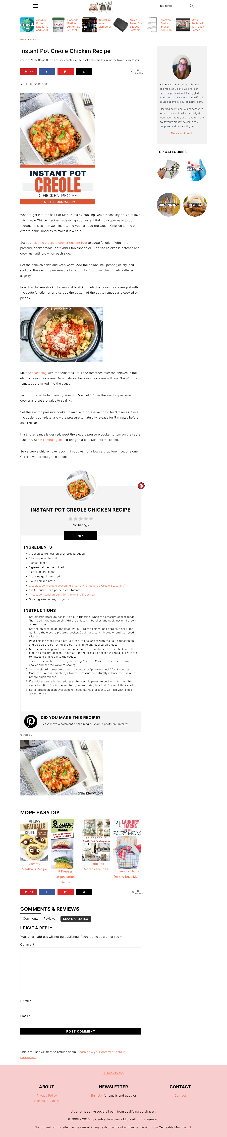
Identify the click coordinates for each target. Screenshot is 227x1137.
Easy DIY (35, 39)
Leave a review (76, 918)
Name (25, 1001)
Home (23, 39)
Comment (28, 944)
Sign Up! (96, 1095)
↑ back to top (113, 1073)
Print (80, 535)
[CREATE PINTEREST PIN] (141, 485)
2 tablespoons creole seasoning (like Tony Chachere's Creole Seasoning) (77, 585)
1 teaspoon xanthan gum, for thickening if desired (62, 594)
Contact (180, 1095)
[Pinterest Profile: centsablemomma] (32, 721)
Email (25, 1016)
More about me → (182, 133)
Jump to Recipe (36, 84)
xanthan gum (52, 439)
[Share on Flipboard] (65, 71)
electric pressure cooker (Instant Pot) (60, 242)
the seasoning (36, 373)
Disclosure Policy (46, 1101)
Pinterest (123, 724)
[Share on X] (84, 71)
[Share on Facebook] (47, 71)
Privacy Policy (47, 1095)
